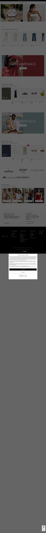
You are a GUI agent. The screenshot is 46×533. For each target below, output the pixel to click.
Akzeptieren (23, 269)
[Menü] (44, 525)
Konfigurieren (23, 272)
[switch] (43, 530)
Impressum (28, 266)
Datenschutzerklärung (23, 266)
